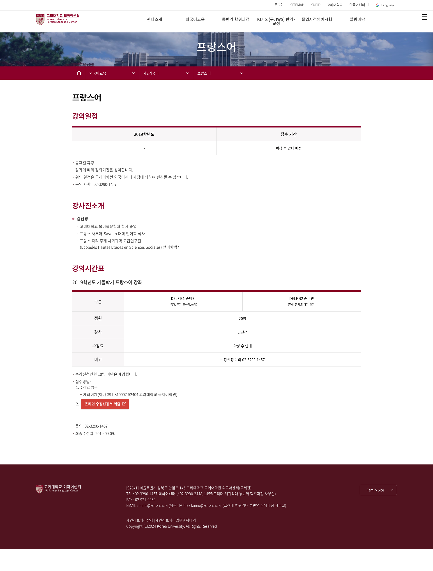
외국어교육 (195, 19)
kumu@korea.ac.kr (206, 505)
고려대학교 (335, 4)
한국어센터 (357, 4)
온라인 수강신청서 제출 (102, 403)
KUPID (315, 4)
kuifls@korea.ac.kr (154, 505)
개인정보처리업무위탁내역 (175, 520)
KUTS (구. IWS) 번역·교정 (276, 21)
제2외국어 (151, 73)
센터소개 (154, 19)
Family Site (375, 489)
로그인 (279, 4)
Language (387, 5)
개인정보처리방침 (139, 520)
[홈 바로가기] (79, 73)
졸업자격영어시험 (317, 19)
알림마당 (357, 19)
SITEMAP (297, 4)
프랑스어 (204, 73)
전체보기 (424, 17)
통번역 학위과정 (236, 19)
